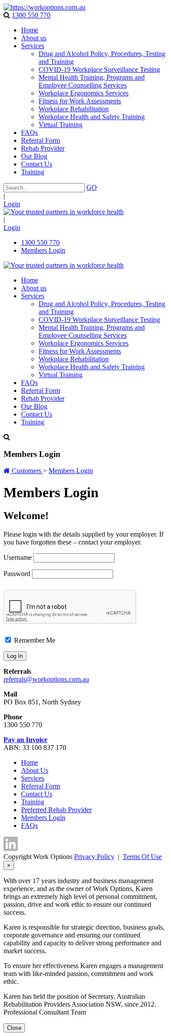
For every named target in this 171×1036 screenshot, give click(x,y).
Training (32, 802)
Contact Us (36, 794)
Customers (27, 470)
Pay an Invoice (25, 739)
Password (17, 573)
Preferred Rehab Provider (56, 809)
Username (18, 557)
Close (14, 1028)
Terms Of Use (142, 856)
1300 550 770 (31, 15)
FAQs (29, 825)
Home (29, 762)
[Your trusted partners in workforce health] (45, 7)
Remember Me (33, 640)
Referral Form (40, 786)
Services (32, 778)
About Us (34, 770)
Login (12, 204)
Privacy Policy (94, 856)
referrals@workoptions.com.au (46, 679)
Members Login (43, 250)
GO (91, 187)
